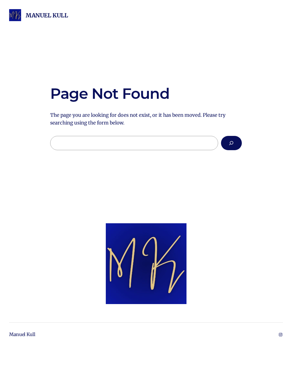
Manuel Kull (47, 15)
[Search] (231, 143)
